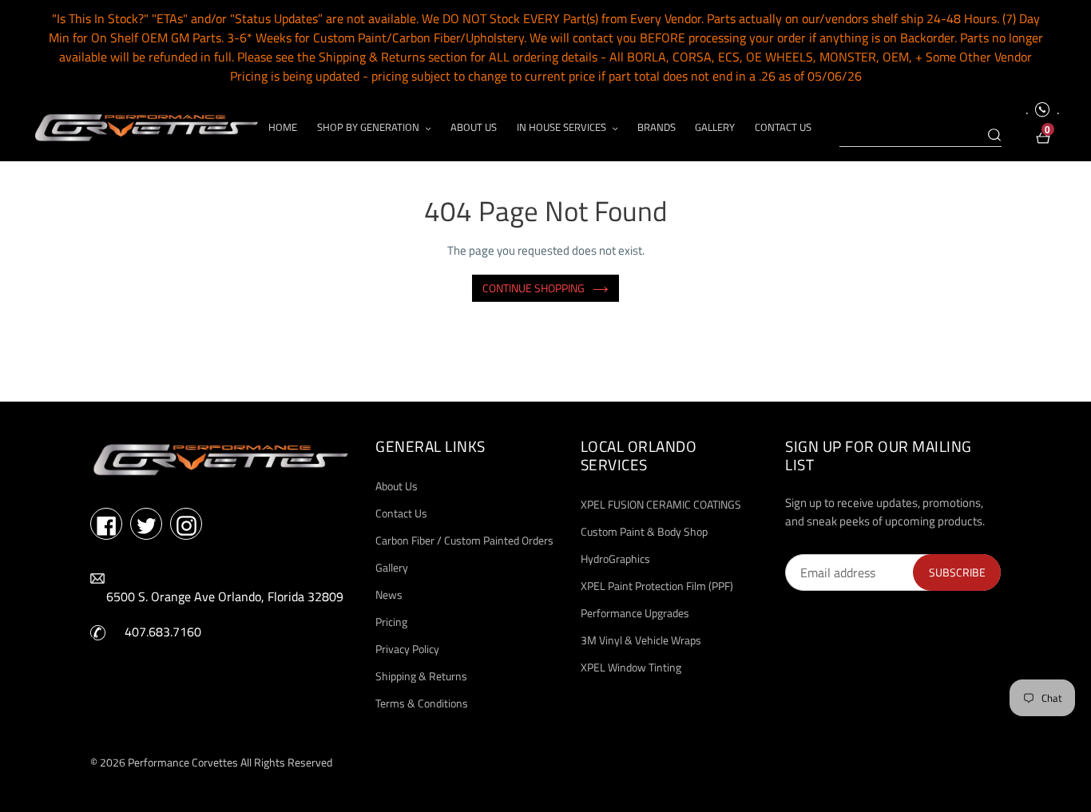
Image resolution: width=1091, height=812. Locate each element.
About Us (396, 485)
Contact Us (401, 513)
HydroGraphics (615, 558)
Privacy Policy (407, 648)
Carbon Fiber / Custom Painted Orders (464, 540)
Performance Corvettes (183, 762)
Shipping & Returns (421, 675)
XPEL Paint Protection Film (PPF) (657, 585)
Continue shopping (533, 287)
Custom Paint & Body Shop (644, 531)
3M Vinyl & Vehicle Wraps (641, 640)
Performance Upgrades (635, 612)
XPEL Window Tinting (631, 667)
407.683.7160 (163, 631)
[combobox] (920, 136)
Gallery (391, 567)
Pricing (391, 621)
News (389, 594)
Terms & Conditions (421, 703)
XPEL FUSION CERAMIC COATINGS (661, 504)
